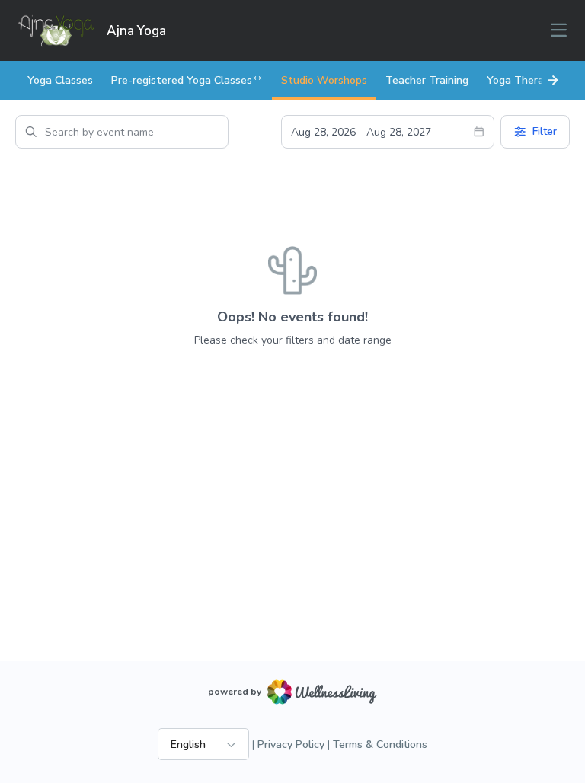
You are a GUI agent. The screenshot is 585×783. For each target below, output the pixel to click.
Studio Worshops (324, 80)
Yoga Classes (60, 80)
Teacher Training (426, 80)
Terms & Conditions (380, 744)
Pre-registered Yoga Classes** (187, 80)
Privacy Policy (290, 744)
